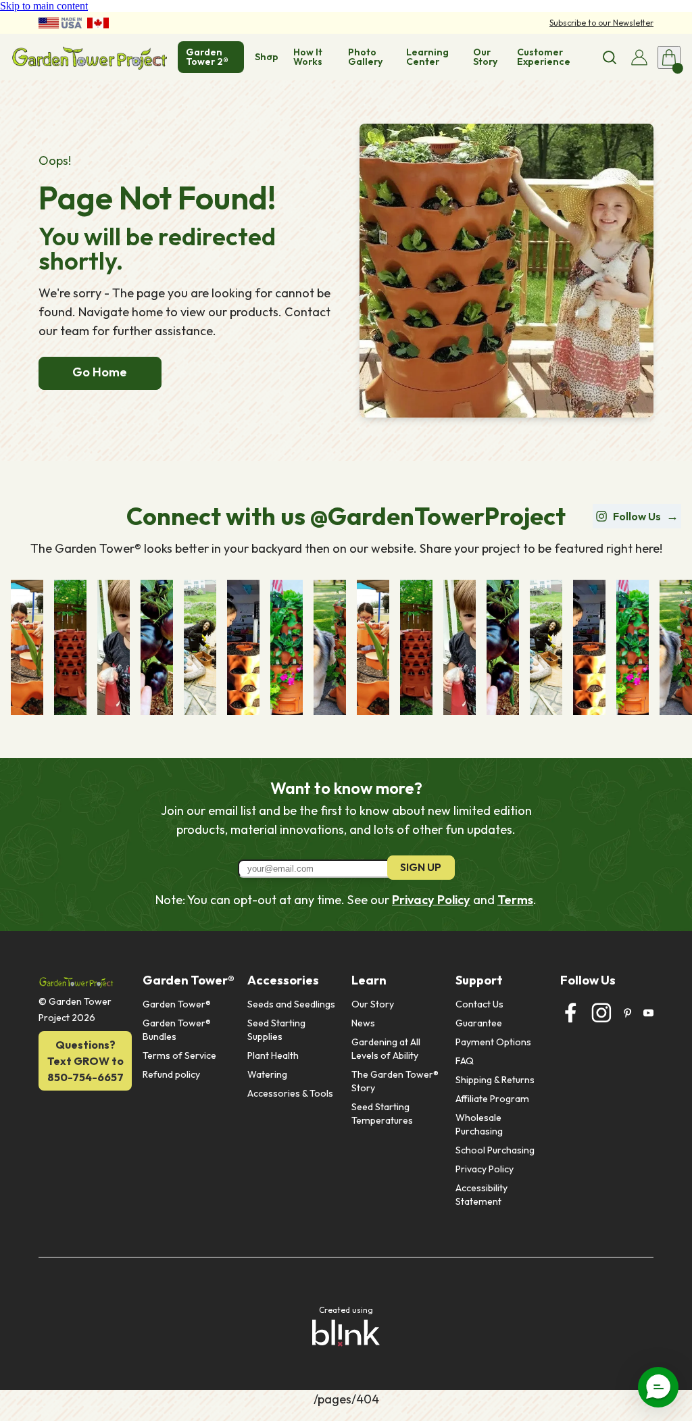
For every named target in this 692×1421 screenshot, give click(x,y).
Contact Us (479, 1004)
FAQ (464, 1061)
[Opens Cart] (669, 57)
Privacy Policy (431, 899)
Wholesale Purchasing (479, 1124)
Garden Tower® (177, 1004)
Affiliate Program (492, 1099)
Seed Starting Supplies (277, 1030)
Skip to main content (44, 5)
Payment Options (493, 1042)
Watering (267, 1074)
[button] (658, 1387)
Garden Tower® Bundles (178, 1030)
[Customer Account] (639, 57)
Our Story (372, 1004)
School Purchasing (495, 1150)
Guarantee (478, 1023)
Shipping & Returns (495, 1080)
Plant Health (273, 1055)
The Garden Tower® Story (396, 1081)
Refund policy (171, 1074)
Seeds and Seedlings (291, 1004)
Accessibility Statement (482, 1194)
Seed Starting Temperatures (382, 1113)
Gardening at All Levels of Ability (386, 1049)
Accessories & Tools (290, 1093)
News (363, 1023)
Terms (515, 899)
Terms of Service (179, 1055)
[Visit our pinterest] (627, 1013)
